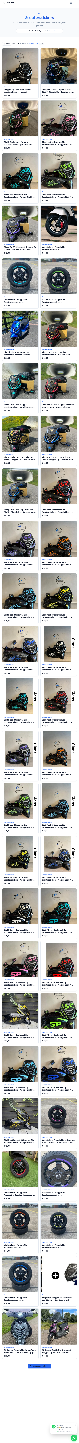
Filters (8, 44)
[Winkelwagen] (71, 2)
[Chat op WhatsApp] (74, 1438)
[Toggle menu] (75, 2)
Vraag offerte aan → (55, 31)
